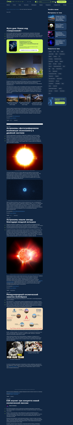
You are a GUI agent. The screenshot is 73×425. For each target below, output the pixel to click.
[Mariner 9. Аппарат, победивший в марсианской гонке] (51, 26)
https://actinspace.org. (13, 366)
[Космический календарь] (53, 1)
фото (50, 93)
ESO (11, 120)
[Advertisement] (25, 21)
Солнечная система (52, 73)
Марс (53, 68)
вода (63, 83)
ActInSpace (12, 396)
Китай (59, 63)
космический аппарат (53, 88)
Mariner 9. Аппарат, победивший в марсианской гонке (60, 26)
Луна (64, 66)
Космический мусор (57, 66)
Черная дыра (59, 78)
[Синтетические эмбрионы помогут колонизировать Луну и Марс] (51, 34)
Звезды (61, 61)
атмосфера (57, 83)
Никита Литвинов (12, 405)
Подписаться (60, 102)
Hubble (62, 51)
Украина (56, 76)
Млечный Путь (59, 68)
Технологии (16, 394)
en (30, 1)
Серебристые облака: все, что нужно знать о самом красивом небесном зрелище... (60, 18)
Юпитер (57, 81)
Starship (55, 56)
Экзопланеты (16, 215)
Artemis (50, 51)
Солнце (59, 73)
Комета (50, 66)
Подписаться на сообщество (29, 50)
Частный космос (52, 78)
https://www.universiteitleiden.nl (19, 211)
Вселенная (51, 61)
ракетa (60, 88)
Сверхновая (15, 120)
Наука (18, 9)
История (54, 63)
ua (28, 1)
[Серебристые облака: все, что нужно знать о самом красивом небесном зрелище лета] (51, 18)
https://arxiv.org (16, 286)
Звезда (56, 61)
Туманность (51, 76)
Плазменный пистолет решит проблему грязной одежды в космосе (60, 42)
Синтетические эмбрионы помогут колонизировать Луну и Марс (60, 34)
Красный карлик (12, 290)
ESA (54, 51)
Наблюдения (58, 15)
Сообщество (61, 1)
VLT (10, 215)
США (50, 71)
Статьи (57, 23)
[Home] (9, 1)
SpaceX (50, 56)
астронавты (51, 83)
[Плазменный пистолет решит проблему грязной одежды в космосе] (51, 42)
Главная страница (10, 9)
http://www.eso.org (16, 116)
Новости (14, 9)
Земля (50, 63)
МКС (49, 68)
